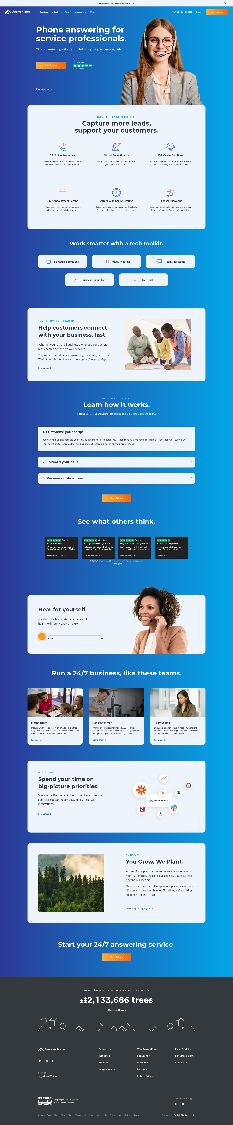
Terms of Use (59, 1115)
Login (199, 12)
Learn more (43, 367)
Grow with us (116, 1010)
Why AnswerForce (147, 1049)
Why (92, 12)
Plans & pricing (183, 1049)
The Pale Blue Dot (181, 1115)
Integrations (80, 12)
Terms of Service (75, 1115)
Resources (143, 1062)
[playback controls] (42, 636)
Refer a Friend (145, 1076)
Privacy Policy (109, 1115)
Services (44, 12)
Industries (57, 12)
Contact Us (181, 1062)
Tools (68, 12)
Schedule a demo (185, 1056)
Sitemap (136, 1115)
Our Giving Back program (138, 908)
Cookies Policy (124, 1115)
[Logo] (17, 12)
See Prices (217, 12)
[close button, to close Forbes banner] (225, 3)
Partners (142, 1069)
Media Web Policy (92, 1115)
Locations (142, 1056)
